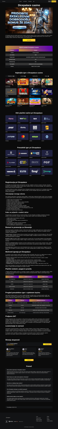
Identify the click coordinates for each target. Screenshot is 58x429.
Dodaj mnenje (47, 344)
